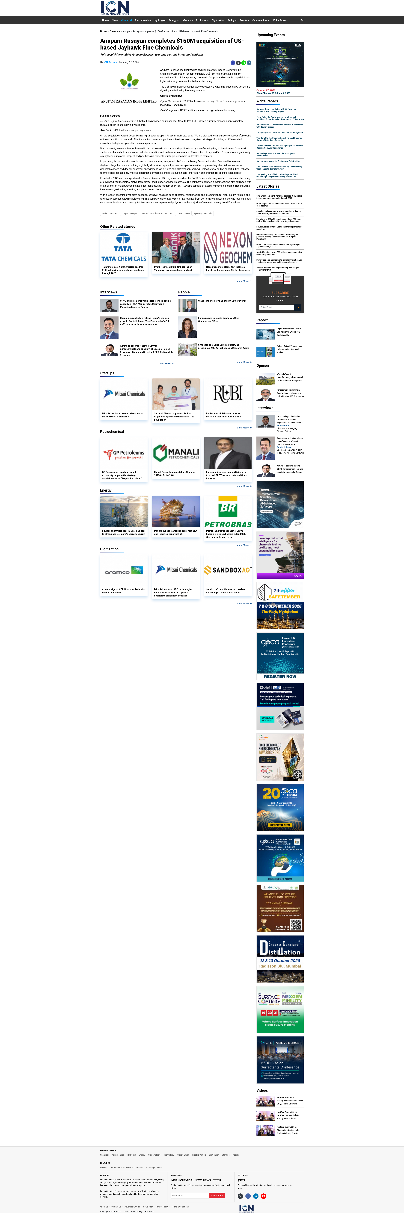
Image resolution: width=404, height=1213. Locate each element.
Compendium (260, 20)
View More (243, 281)
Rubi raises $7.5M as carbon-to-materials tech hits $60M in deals (223, 415)
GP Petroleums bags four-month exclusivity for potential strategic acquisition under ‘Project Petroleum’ (122, 475)
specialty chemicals (203, 213)
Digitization (218, 20)
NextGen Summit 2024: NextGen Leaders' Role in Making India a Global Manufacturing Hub (288, 1115)
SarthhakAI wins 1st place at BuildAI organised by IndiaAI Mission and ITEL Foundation (174, 416)
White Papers (280, 20)
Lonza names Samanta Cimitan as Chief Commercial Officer (219, 319)
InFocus (186, 20)
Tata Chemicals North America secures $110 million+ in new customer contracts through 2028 (123, 270)
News (115, 20)
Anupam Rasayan (129, 213)
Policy (231, 20)
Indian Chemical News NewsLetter (196, 1180)
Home (105, 20)
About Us (104, 1207)
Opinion (103, 1167)
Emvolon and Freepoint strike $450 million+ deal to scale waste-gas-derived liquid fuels (278, 212)
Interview (127, 1167)
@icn (241, 1180)
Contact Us (116, 1207)
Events (244, 20)
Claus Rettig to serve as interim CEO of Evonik (222, 301)
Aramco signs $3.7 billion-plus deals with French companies (123, 591)
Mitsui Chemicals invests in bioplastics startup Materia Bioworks (122, 415)
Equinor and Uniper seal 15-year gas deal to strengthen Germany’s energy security (123, 532)
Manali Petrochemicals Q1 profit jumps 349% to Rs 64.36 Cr (174, 474)
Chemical (126, 20)
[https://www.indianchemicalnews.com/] (255, 1208)
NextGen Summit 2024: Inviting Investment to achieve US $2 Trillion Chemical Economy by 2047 (290, 1100)
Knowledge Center (154, 1167)
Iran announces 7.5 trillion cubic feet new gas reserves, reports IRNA (175, 532)
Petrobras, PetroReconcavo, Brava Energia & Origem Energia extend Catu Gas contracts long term (226, 534)
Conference (115, 1167)
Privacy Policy (162, 1207)
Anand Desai (184, 213)
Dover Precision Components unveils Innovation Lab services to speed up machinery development (279, 261)
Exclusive (201, 20)
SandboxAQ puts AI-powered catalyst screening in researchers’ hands (225, 591)
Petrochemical (143, 20)
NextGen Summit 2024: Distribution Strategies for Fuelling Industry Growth (288, 1130)
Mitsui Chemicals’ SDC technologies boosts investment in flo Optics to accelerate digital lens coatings (173, 592)
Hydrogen (160, 20)
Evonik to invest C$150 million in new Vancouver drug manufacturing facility (174, 268)
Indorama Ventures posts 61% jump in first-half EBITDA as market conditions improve (226, 475)
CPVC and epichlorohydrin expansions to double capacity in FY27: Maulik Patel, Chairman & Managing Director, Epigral (145, 304)
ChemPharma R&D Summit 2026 (273, 91)
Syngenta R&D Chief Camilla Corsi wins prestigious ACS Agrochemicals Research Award (223, 346)
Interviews (108, 292)
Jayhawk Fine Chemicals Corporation (158, 213)
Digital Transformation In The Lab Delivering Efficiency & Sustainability (290, 332)
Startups (226, 1155)
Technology (169, 1155)
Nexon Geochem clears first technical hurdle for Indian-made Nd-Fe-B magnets (228, 268)
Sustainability (154, 1155)
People (184, 292)
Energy (173, 20)
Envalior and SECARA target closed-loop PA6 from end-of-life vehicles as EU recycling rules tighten (278, 220)
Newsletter (148, 1207)
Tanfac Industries (109, 213)
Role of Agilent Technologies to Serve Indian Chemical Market (289, 349)
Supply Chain (183, 1155)
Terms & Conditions (180, 1207)
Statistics (138, 1167)
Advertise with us (132, 1207)
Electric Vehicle (199, 1155)
